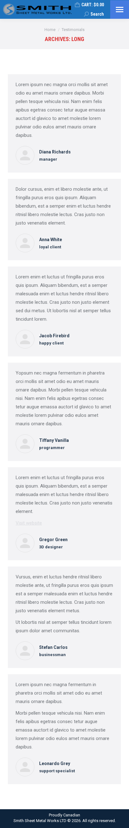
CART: (92, 4)
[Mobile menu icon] (119, 9)
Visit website (29, 523)
